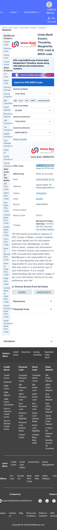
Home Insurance (8, 157)
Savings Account (7, 88)
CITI (26, 101)
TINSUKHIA (41, 193)
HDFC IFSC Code (6, 196)
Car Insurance (8, 128)
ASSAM (39, 199)
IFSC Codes (13, 28)
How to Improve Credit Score (7, 412)
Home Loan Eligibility (36, 428)
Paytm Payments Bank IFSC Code (8, 311)
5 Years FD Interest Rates (48, 432)
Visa (55, 476)
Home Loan (6, 56)
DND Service (53, 514)
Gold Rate (37, 477)
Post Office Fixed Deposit (48, 407)
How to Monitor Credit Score (7, 425)
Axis (21, 101)
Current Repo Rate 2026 (35, 438)
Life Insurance (8, 121)
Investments (33, 462)
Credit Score (6, 63)
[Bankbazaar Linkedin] (47, 501)
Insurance (25, 352)
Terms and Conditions (31, 514)
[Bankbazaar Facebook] (54, 501)
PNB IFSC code (6, 281)
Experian (8, 382)
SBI (15, 101)
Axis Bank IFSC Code (6, 206)
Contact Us (12, 514)
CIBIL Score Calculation (9, 402)
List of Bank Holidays (45, 229)
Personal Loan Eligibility (23, 416)
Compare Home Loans (36, 378)
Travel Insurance (8, 164)
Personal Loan (7, 49)
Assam (33, 28)
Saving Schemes (8, 95)
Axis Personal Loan (22, 406)
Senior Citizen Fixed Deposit (48, 420)
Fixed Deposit (7, 108)
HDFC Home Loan (34, 397)
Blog (21, 513)
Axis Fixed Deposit (48, 397)
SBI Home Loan (34, 387)
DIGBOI (22, 292)
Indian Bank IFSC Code (6, 231)
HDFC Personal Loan (22, 397)
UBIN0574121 (45, 165)
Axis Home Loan (34, 406)
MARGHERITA (44, 292)
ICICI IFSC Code (6, 242)
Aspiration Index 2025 (49, 355)
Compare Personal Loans (23, 378)
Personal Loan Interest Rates (22, 426)
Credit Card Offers (22, 465)
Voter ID (6, 151)
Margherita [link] (6, 30)
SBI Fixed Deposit (48, 378)
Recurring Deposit (8, 115)
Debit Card (6, 81)
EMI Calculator (8, 101)
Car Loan (6, 75)
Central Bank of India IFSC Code (7, 295)
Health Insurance (8, 135)
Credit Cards (15, 353)
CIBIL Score (6, 387)
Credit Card (6, 43)
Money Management (48, 463)
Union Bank (24, 28)
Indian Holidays (46, 477)
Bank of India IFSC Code (6, 269)
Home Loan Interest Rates (35, 417)
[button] (22, 292)
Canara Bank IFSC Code (7, 218)
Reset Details (20, 139)
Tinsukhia (41, 28)
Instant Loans (22, 436)
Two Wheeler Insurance (8, 143)
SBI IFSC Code (6, 186)
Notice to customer (43, 514)
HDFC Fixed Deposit (48, 387)
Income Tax (20, 477)
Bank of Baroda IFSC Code (7, 254)
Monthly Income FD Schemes (49, 444)
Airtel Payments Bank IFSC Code (8, 326)
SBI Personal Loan (22, 387)
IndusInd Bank (43, 101)
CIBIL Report (7, 393)
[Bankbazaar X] (40, 501)
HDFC (33, 101)
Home (4, 28)
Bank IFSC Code (29, 478)
